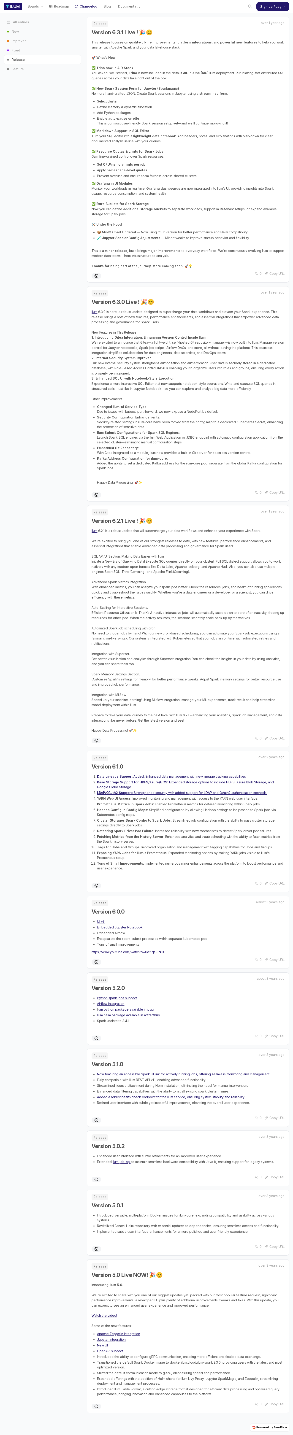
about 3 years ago (271, 978)
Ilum (94, 312)
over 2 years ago (271, 757)
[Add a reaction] (96, 276)
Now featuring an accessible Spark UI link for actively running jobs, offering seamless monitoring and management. (183, 1074)
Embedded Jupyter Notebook (120, 927)
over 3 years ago (271, 1055)
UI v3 (101, 921)
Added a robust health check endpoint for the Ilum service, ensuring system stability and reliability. (171, 1097)
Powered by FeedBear (271, 1427)
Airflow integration (110, 1004)
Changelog (88, 6)
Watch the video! (104, 1315)
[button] (36, 6)
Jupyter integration (111, 1339)
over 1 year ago (273, 23)
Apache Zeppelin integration (118, 1334)
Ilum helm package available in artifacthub (128, 1015)
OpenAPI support (110, 1351)
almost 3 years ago (270, 902)
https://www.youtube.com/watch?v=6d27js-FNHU (128, 952)
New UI (102, 1345)
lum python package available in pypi (126, 1009)
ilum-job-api (121, 1162)
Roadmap (61, 6)
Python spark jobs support (117, 998)
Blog (107, 6)
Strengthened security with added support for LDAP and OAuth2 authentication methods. (182, 793)
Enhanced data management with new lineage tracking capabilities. (172, 776)
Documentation (130, 6)
